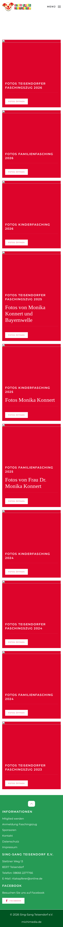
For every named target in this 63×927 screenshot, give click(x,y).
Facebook (15, 901)
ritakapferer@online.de (27, 878)
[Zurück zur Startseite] (17, 7)
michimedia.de (31, 922)
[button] (54, 7)
